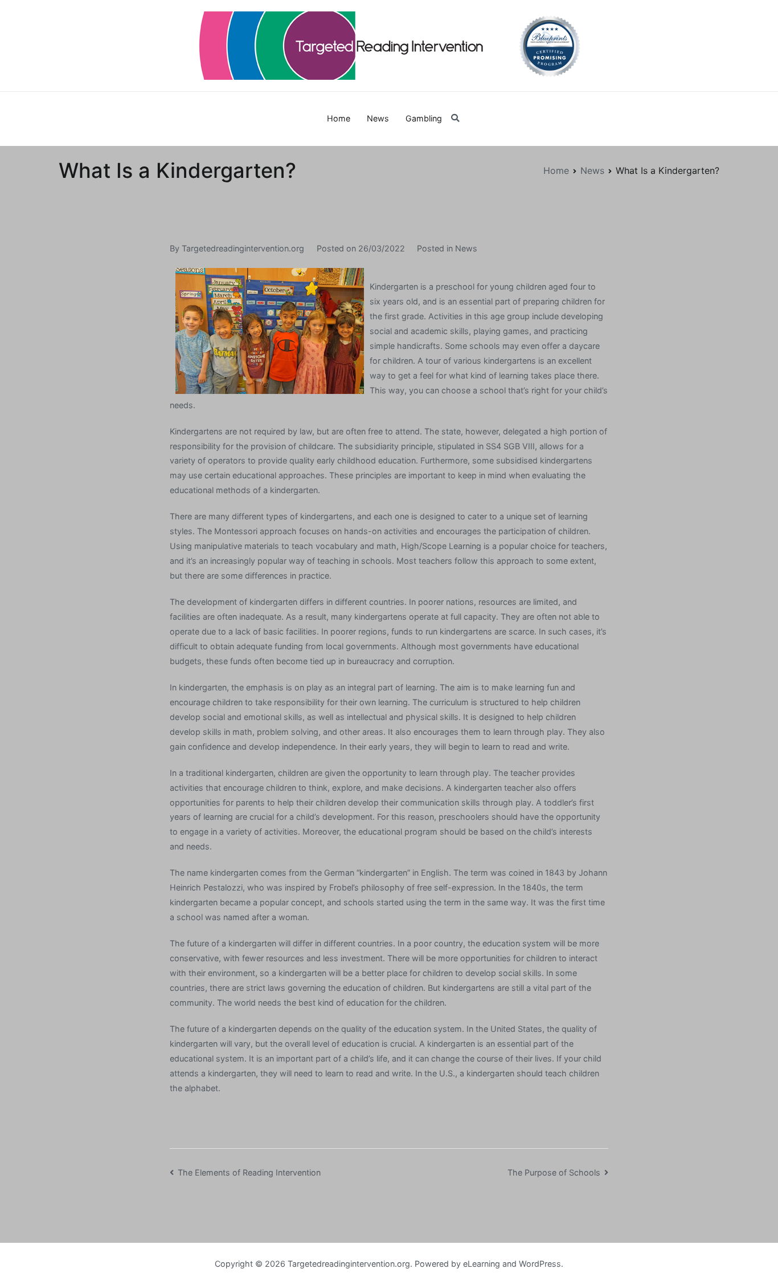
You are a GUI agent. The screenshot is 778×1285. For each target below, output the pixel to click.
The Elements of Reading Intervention (249, 1172)
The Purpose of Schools (553, 1172)
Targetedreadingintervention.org (243, 248)
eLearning (481, 1263)
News (378, 118)
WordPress (540, 1263)
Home (338, 118)
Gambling (424, 118)
